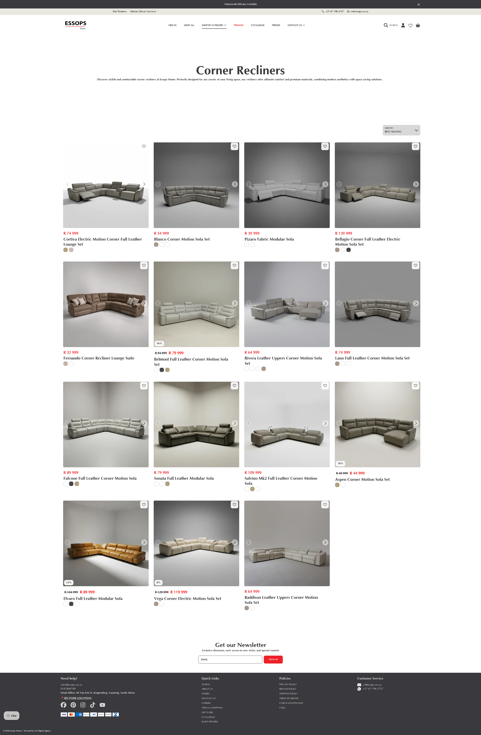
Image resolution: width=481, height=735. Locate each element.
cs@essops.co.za (359, 11)
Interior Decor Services (143, 11)
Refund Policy (287, 689)
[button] (391, 25)
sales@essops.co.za (71, 684)
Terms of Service (289, 698)
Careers (206, 703)
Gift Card (207, 712)
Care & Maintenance (291, 703)
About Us (207, 689)
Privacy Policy (288, 684)
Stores (205, 693)
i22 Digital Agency (43, 731)
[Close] (419, 4)
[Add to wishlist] (144, 146)
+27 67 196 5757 (335, 11)
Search (206, 684)
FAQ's (282, 708)
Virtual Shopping (212, 708)
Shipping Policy (288, 693)
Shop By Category (213, 25)
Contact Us (295, 25)
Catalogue (208, 717)
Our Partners (120, 11)
